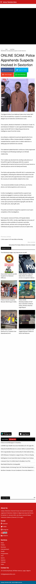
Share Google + (8, 74)
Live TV (13, 439)
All (34, 497)
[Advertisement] (18, 26)
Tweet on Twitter (22, 70)
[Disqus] (18, 359)
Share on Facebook (8, 70)
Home (2, 49)
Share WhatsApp (21, 74)
